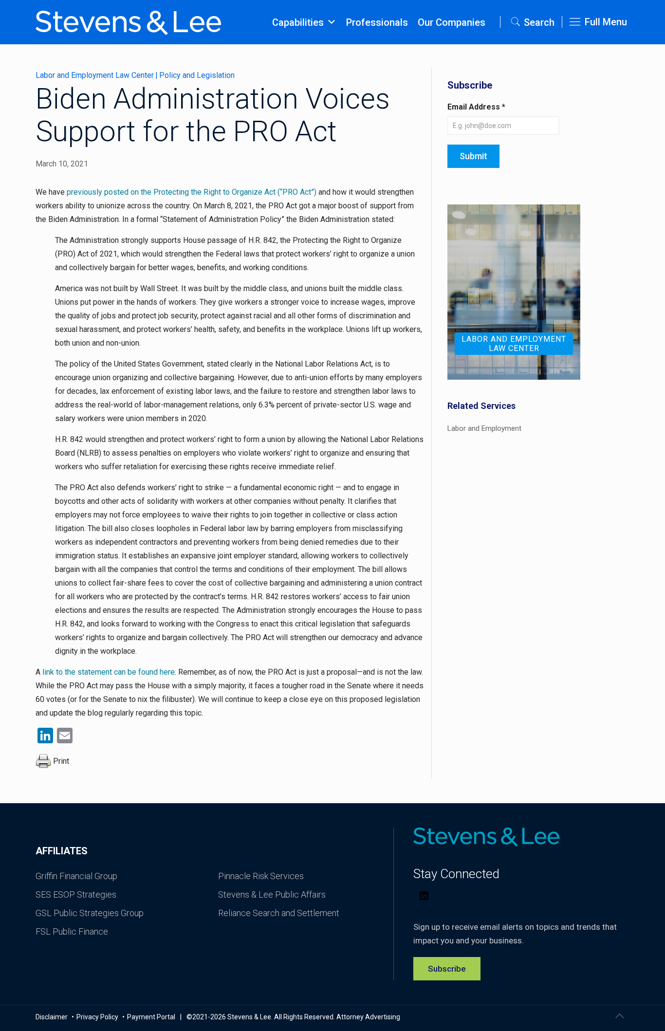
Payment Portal (151, 1017)
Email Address (476, 106)
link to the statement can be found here (108, 672)
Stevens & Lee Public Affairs (272, 894)
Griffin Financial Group (76, 876)
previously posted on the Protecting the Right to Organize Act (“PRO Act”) (191, 192)
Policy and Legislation (197, 75)
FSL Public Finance (72, 931)
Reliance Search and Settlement (278, 913)
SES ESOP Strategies (76, 894)
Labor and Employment (484, 428)
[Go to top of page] (619, 1016)
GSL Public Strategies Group (90, 913)
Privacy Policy (98, 1017)
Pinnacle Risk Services (261, 876)
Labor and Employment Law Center (95, 75)
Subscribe (447, 969)
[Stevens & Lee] (128, 22)
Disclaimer (52, 1017)
